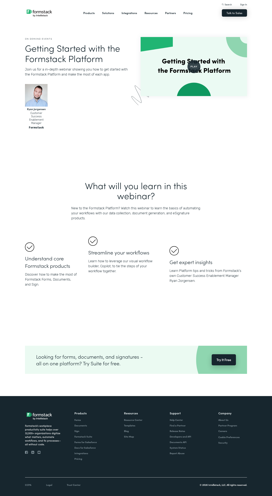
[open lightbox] (194, 66)
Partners (170, 13)
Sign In (243, 4)
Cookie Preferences (229, 437)
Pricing (187, 13)
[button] (89, 13)
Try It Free (223, 359)
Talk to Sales (234, 13)
